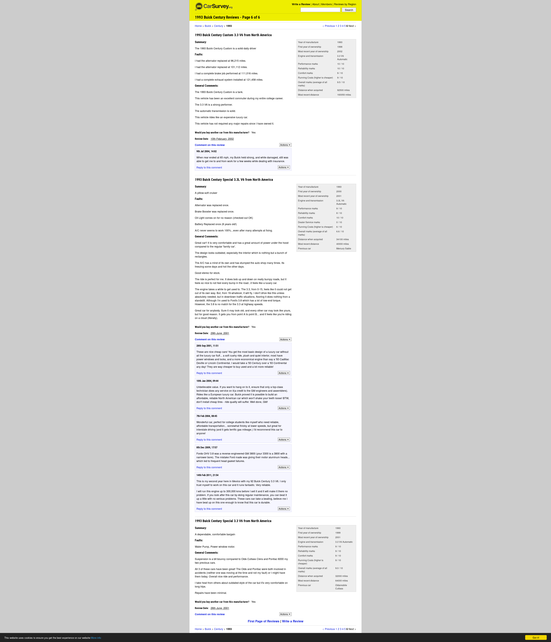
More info (96, 637)
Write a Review (301, 4)
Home (198, 26)
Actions (284, 144)
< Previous (329, 26)
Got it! (536, 637)
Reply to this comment (209, 167)
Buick (208, 26)
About (315, 4)
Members (326, 4)
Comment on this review (210, 145)
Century (218, 26)
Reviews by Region (345, 4)
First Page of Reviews (263, 621)
